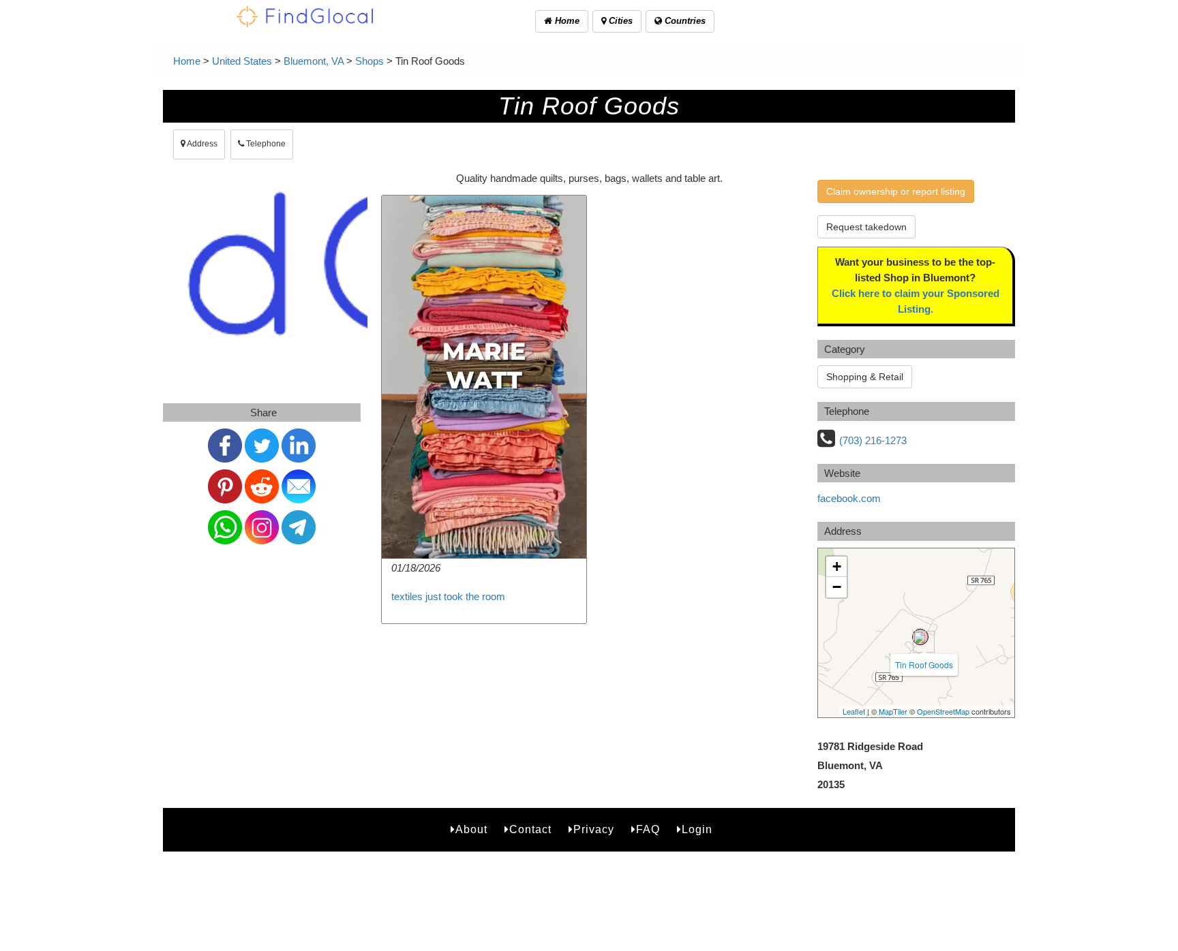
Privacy (593, 829)
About (471, 829)
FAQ (648, 829)
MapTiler (893, 711)
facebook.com (849, 498)
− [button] (836, 586)
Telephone (265, 144)
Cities (619, 21)
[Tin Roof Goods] (920, 637)
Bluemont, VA (314, 61)
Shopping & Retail (864, 376)
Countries (684, 21)
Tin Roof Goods (924, 664)
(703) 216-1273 (873, 440)
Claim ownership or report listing (895, 191)
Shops (369, 61)
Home (565, 21)
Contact (530, 829)
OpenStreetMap (943, 711)
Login (697, 829)
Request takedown (866, 226)
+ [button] (836, 566)
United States (242, 61)
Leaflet (854, 711)
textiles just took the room (448, 596)
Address (201, 144)
